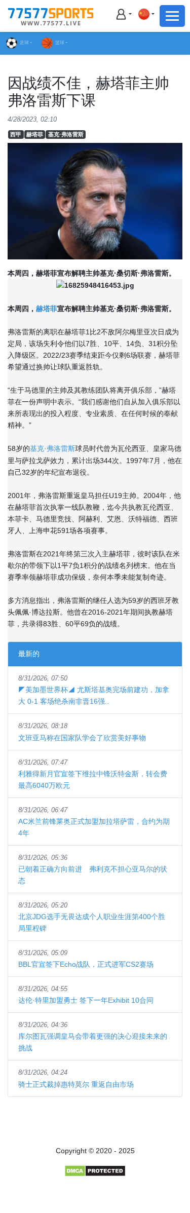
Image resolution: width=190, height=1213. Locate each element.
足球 (24, 42)
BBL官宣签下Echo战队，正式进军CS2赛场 (86, 964)
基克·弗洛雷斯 (66, 134)
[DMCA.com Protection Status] (95, 1170)
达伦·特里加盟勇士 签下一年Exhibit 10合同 (86, 1000)
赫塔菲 (34, 134)
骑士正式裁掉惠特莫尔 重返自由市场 (76, 1084)
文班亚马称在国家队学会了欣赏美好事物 (82, 738)
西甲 (15, 134)
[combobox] (146, 14)
